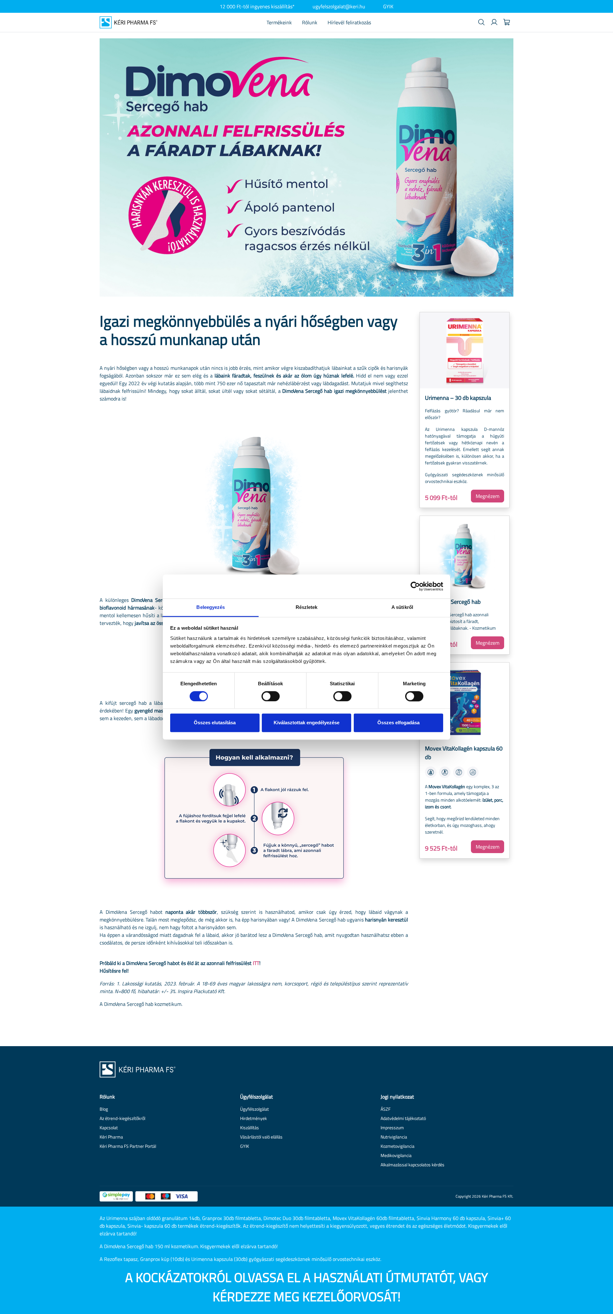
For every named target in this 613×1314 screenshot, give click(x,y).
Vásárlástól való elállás (261, 1136)
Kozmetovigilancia (397, 1146)
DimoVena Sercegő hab (453, 601)
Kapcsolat (109, 1127)
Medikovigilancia (396, 1155)
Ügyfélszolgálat (254, 1109)
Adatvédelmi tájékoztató (403, 1118)
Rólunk (309, 22)
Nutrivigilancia (394, 1136)
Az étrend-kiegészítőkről (122, 1118)
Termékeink (279, 22)
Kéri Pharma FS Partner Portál (128, 1146)
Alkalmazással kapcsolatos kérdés (412, 1164)
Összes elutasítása (215, 723)
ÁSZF (385, 1109)
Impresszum (392, 1127)
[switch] (270, 696)
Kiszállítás (249, 1127)
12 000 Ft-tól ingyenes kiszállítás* (257, 6)
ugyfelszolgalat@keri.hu (339, 6)
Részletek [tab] (307, 607)
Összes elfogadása (398, 723)
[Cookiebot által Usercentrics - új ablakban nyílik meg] (415, 586)
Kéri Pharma (111, 1136)
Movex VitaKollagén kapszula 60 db (464, 752)
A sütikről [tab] (402, 607)
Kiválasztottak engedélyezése (306, 723)
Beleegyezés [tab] (210, 607)
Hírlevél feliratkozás (349, 22)
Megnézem (487, 496)
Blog (104, 1109)
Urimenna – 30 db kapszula (458, 397)
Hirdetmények (253, 1118)
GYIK (388, 6)
